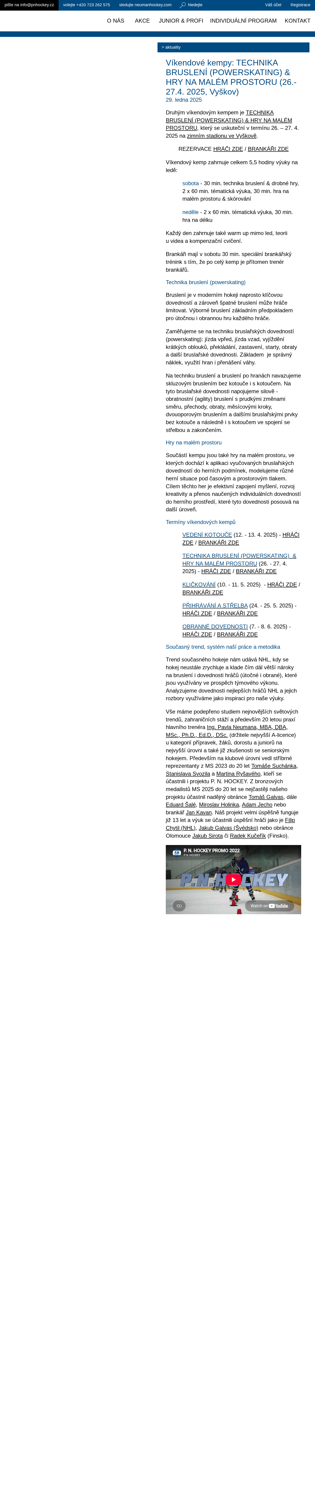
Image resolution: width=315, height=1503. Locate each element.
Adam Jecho (257, 804)
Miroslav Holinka (219, 804)
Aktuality (173, 47)
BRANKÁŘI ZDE (268, 149)
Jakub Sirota (207, 836)
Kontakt (298, 21)
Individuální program (243, 21)
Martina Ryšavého (238, 774)
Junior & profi (181, 21)
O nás (115, 21)
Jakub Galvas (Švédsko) (228, 828)
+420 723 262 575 (86, 5)
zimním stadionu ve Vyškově (221, 136)
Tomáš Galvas (266, 797)
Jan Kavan (199, 812)
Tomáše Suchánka (273, 766)
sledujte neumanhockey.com (145, 5)
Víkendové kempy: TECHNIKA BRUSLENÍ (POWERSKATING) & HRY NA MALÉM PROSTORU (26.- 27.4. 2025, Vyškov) (231, 77)
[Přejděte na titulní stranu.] (43, 21)
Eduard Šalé (181, 804)
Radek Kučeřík (248, 836)
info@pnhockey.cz (29, 5)
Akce (142, 21)
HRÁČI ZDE (228, 149)
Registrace (300, 5)
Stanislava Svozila (188, 774)
